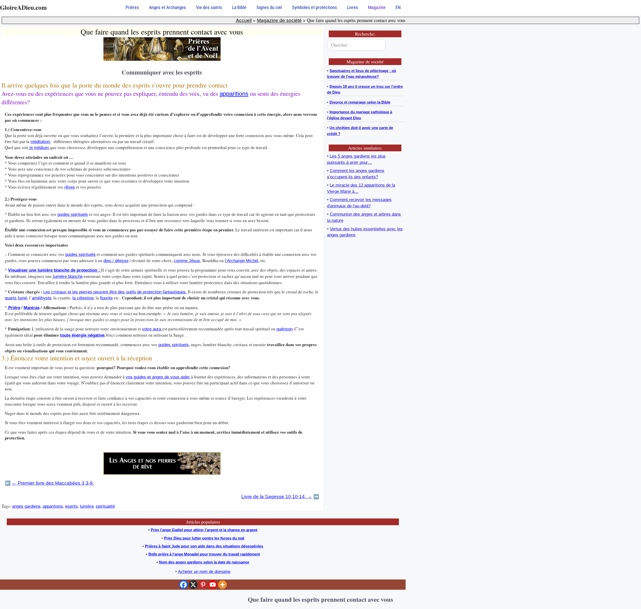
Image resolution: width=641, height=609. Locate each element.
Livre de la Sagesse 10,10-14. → (276, 496)
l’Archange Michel (241, 260)
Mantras (32, 307)
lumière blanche (67, 276)
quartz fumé (16, 298)
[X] (193, 584)
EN (398, 7)
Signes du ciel (269, 7)
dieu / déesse (115, 260)
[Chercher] (396, 45)
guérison (284, 329)
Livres (352, 7)
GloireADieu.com (23, 7)
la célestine (83, 298)
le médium (39, 147)
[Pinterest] (203, 584)
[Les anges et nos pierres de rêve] (162, 473)
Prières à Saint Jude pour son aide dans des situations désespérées (204, 546)
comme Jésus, (187, 260)
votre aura (152, 329)
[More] (222, 584)
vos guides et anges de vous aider (158, 377)
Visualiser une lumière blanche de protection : (54, 270)
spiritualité (105, 506)
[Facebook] (183, 584)
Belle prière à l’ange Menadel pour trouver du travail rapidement (204, 554)
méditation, (41, 141)
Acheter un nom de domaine (204, 571)
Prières (132, 7)
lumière (87, 506)
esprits (71, 506)
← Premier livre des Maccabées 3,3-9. (53, 483)
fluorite (106, 298)
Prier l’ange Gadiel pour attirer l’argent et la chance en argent (204, 530)
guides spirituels (72, 214)
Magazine (377, 7)
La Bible (239, 7)
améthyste (41, 298)
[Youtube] (212, 584)
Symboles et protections (314, 7)
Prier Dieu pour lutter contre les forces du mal (204, 538)
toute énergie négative (82, 335)
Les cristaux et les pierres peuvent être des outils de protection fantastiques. (115, 292)
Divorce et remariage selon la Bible (360, 102)
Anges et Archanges (167, 7)
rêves (69, 187)
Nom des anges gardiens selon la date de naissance (204, 562)
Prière (13, 307)
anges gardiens (26, 506)
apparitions (234, 93)
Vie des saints (209, 7)
